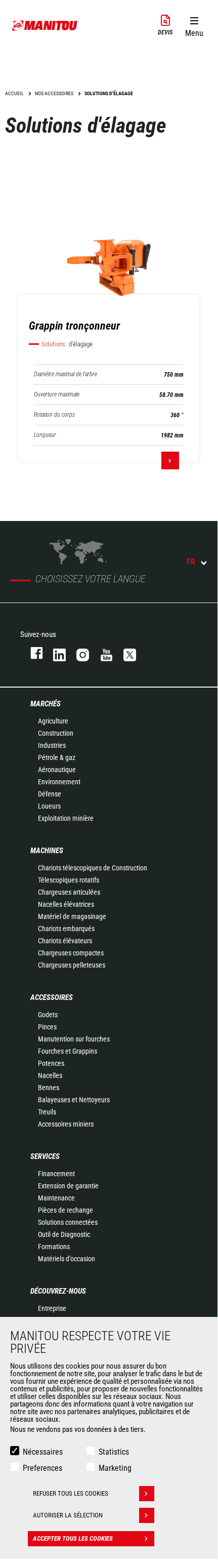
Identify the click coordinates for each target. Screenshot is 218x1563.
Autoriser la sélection (68, 1515)
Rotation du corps (54, 415)
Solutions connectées (68, 1222)
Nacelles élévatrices (66, 904)
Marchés (45, 703)
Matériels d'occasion (66, 1259)
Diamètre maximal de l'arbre (65, 374)
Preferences (42, 1468)
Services (45, 1156)
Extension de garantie (68, 1186)
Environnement (59, 782)
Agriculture (53, 721)
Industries (52, 745)
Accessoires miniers (66, 1124)
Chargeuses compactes (71, 953)
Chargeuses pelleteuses (71, 965)
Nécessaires (43, 1452)
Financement (56, 1174)
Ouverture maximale (56, 394)
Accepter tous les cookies (73, 1538)
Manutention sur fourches (74, 1039)
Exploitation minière (66, 818)
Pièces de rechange (65, 1210)
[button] (194, 24)
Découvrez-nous (58, 1291)
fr (191, 562)
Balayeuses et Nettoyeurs (74, 1100)
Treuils (47, 1112)
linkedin (54, 653)
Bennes (48, 1088)
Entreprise (52, 1308)
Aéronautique (57, 770)
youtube (101, 653)
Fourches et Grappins (67, 1051)
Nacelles (50, 1075)
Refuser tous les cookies (70, 1493)
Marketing (115, 1468)
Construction (55, 733)
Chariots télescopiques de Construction (92, 868)
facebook (31, 653)
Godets (48, 1015)
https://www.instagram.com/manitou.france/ (78, 653)
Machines (46, 850)
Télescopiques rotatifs (68, 880)
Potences (51, 1063)
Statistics (114, 1452)
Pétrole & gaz (56, 757)
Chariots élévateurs (65, 941)
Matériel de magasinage (72, 916)
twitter (125, 653)
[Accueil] (45, 25)
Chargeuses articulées (69, 892)
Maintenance (56, 1198)
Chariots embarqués (66, 929)
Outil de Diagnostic (64, 1234)
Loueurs (49, 806)
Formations (54, 1247)
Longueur (45, 435)
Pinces (47, 1027)
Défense (49, 794)
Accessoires (51, 997)
